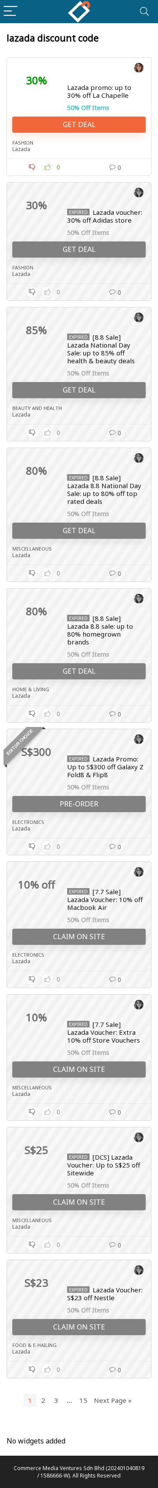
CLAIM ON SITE (79, 936)
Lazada (21, 149)
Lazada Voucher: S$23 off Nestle (105, 1293)
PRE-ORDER (79, 804)
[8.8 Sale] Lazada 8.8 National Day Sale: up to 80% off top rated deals (104, 489)
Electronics (28, 822)
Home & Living (30, 689)
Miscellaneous (32, 548)
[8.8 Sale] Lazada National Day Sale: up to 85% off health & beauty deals (101, 349)
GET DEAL (79, 124)
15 (83, 1400)
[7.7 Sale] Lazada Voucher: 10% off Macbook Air (105, 899)
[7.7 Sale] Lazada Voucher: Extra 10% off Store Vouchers (103, 1032)
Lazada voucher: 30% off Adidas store (104, 216)
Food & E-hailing (34, 1345)
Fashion (22, 142)
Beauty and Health (37, 408)
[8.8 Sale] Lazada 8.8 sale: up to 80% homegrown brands (100, 630)
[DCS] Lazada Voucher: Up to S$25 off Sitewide (103, 1165)
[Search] (144, 11)
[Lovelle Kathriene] (139, 69)
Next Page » (113, 1400)
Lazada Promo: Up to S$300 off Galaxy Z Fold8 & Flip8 (105, 766)
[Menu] (10, 11)
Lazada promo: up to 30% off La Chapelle (99, 91)
